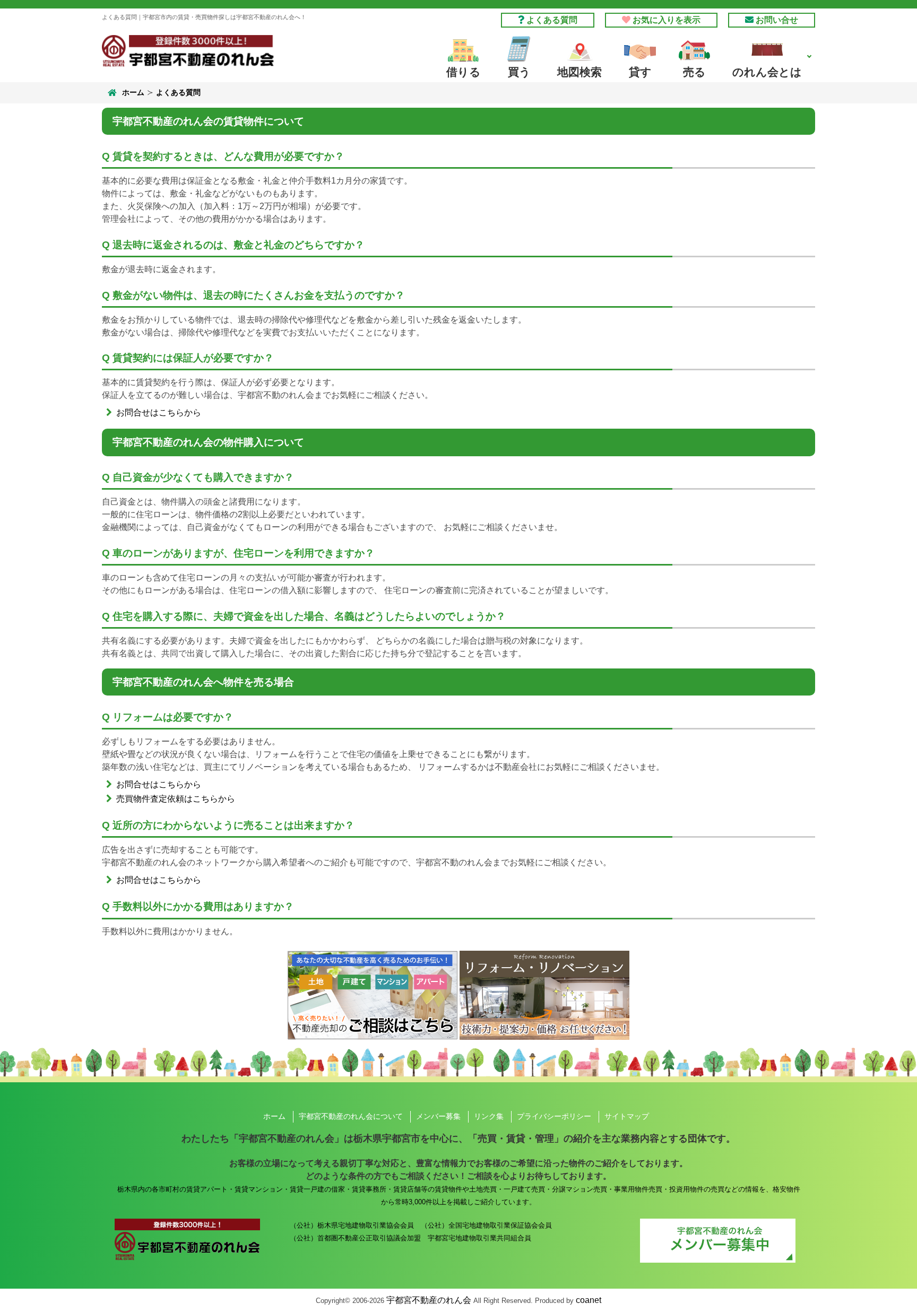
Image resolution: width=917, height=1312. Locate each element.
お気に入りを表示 (665, 19)
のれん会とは (767, 72)
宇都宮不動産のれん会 (428, 1300)
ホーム (133, 92)
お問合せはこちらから (158, 412)
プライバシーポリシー (554, 1116)
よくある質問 (550, 19)
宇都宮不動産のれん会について (351, 1116)
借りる (463, 72)
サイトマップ (626, 1116)
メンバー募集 (438, 1116)
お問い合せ (776, 19)
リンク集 (489, 1116)
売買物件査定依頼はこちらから (175, 798)
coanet (588, 1300)
